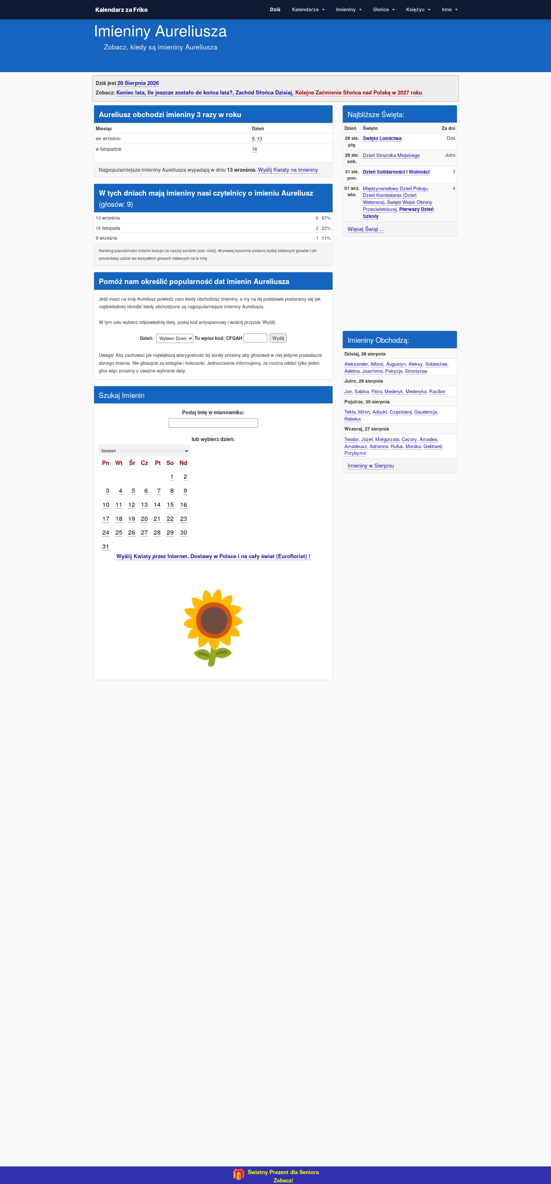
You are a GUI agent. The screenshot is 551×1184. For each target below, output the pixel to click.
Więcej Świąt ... (366, 229)
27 (144, 532)
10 (105, 504)
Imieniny (346, 9)
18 (118, 518)
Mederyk (394, 391)
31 (105, 546)
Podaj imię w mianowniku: (213, 412)
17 (105, 518)
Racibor (437, 391)
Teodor (351, 439)
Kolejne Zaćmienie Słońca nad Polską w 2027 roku (358, 92)
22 (170, 518)
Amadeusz (355, 446)
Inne (447, 9)
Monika (413, 446)
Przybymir (355, 452)
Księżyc (416, 9)
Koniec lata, (132, 92)
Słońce (381, 9)
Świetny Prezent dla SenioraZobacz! (283, 1176)
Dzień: (147, 338)
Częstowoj (401, 411)
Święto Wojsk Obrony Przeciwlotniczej (397, 205)
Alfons (377, 363)
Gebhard (432, 446)
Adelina (352, 370)
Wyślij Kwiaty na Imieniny (288, 169)
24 (105, 532)
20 (144, 518)
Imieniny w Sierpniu (371, 465)
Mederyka (416, 391)
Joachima (372, 370)
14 (157, 504)
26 (131, 532)
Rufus (397, 446)
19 (131, 518)
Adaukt (379, 411)
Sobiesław (436, 363)
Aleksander (356, 363)
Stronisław (416, 370)
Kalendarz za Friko (121, 9)
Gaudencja (425, 411)
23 (183, 518)
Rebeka (352, 418)
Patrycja (393, 370)
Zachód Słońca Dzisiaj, (265, 92)
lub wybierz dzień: (213, 439)
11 (118, 504)
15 (170, 504)
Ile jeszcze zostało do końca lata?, (192, 92)
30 (183, 532)
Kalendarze (306, 9)
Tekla (350, 411)
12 (131, 504)
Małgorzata (387, 439)
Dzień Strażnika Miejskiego (391, 155)
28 (157, 532)
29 (170, 532)
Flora (376, 391)
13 (259, 138)
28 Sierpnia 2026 (138, 82)
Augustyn (396, 363)
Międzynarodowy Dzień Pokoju (395, 188)
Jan (348, 391)
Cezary (409, 439)
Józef (367, 439)
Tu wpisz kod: (210, 338)
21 (157, 518)
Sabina (362, 391)
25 (118, 532)
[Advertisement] (400, 283)
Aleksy (415, 363)
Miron (364, 411)
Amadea (428, 439)
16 (254, 149)
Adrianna (379, 446)
